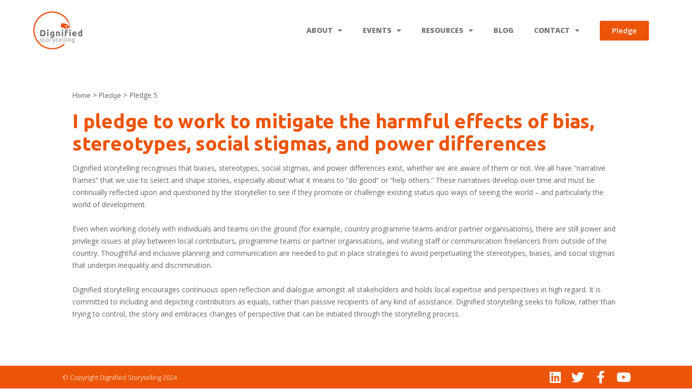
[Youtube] (623, 377)
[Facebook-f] (600, 377)
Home (81, 95)
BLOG (503, 30)
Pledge (110, 95)
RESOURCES (442, 30)
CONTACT (552, 30)
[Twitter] (577, 377)
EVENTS (377, 30)
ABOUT (319, 30)
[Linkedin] (555, 377)
